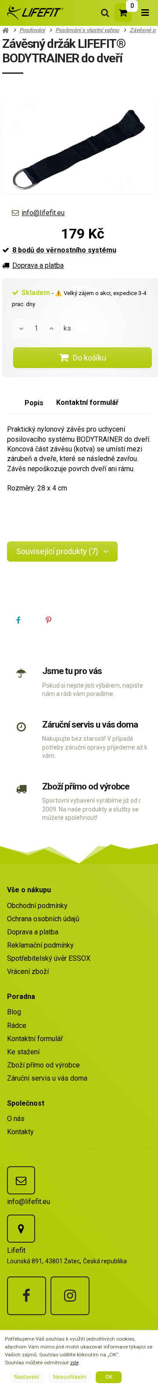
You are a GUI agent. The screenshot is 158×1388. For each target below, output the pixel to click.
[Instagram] (70, 1296)
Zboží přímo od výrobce (85, 786)
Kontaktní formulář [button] (87, 402)
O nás (16, 1118)
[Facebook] (26, 1296)
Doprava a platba (38, 265)
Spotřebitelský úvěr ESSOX (48, 958)
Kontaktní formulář (35, 1039)
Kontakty (20, 1132)
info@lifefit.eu (43, 213)
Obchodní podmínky (37, 905)
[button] (18, 620)
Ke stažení (23, 1052)
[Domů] (33, 13)
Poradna (21, 996)
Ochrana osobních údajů (43, 919)
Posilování (32, 30)
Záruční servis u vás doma (90, 724)
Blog (14, 1012)
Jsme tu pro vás (72, 671)
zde (74, 1362)
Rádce (16, 1025)
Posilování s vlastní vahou (87, 30)
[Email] (21, 1180)
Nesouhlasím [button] (69, 1377)
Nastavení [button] (26, 1377)
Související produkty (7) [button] (57, 551)
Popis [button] (34, 403)
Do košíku (89, 357)
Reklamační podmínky (40, 945)
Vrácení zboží (28, 971)
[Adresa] (21, 1229)
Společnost (25, 1103)
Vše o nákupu (29, 890)
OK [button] (108, 1377)
